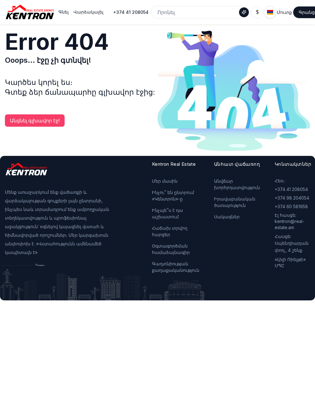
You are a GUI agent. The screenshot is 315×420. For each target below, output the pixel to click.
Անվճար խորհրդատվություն (237, 184)
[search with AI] (244, 12)
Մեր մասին (164, 181)
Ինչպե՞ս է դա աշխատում (167, 213)
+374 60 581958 (291, 206)
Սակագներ (227, 216)
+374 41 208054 (131, 12)
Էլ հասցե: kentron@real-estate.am (289, 221)
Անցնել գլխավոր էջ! (35, 120)
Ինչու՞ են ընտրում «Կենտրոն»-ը (173, 195)
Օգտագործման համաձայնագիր (171, 249)
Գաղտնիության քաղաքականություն (175, 267)
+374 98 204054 (292, 197)
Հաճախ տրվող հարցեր (169, 231)
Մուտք (284, 12)
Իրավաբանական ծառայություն (234, 202)
